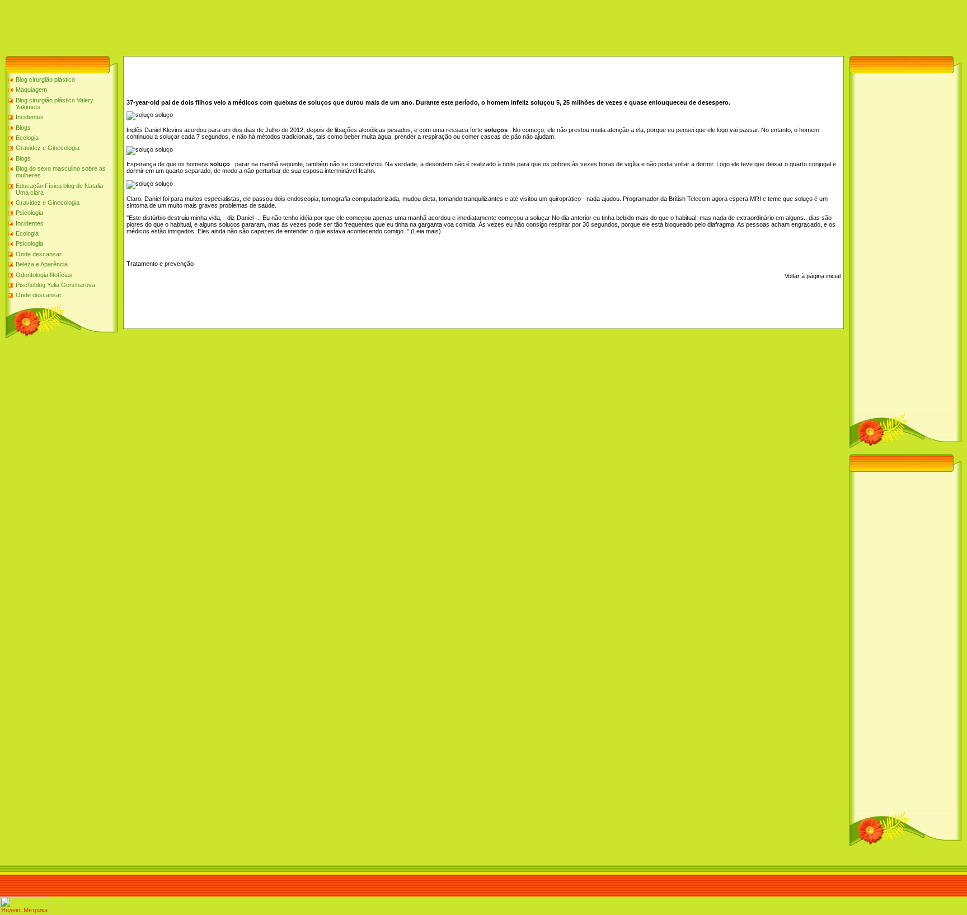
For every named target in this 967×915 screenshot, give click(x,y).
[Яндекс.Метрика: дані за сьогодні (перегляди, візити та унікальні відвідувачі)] (24, 905)
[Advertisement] (203, 25)
